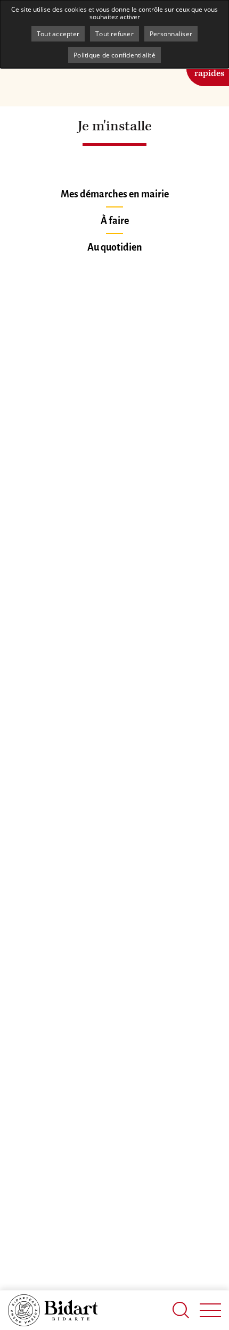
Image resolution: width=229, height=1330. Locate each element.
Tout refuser (114, 33)
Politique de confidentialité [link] (114, 55)
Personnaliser (171, 33)
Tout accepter (58, 33)
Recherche (181, 1310)
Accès (209, 67)
